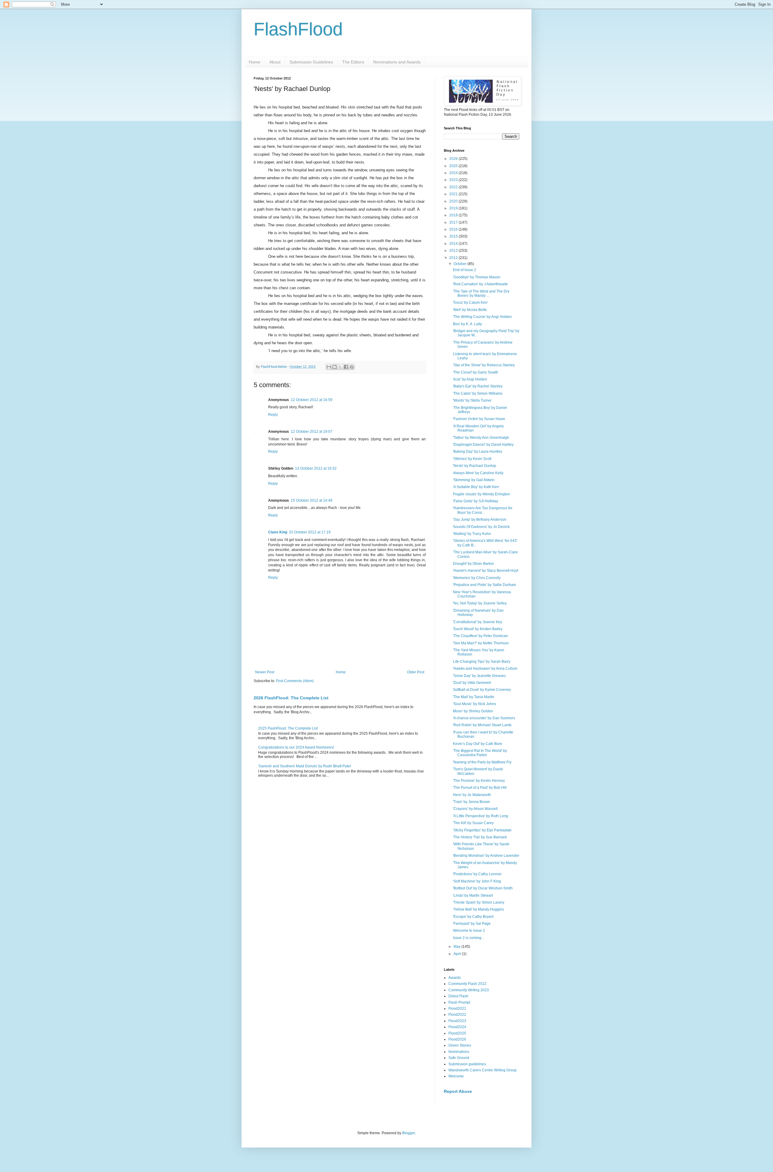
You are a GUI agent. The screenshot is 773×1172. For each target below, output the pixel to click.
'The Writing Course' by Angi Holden (482, 317)
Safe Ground (458, 1058)
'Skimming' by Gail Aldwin (474, 480)
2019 (454, 208)
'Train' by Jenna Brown (471, 802)
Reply (273, 415)
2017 (454, 222)
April (458, 954)
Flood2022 (457, 1014)
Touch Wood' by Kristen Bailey (477, 629)
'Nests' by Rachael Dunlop (474, 466)
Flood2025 (457, 1033)
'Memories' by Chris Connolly (477, 578)
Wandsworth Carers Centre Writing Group (482, 1070)
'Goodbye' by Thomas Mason (476, 277)
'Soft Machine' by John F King (477, 881)
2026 (454, 159)
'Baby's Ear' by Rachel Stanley (477, 386)
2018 (454, 215)
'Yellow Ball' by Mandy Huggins (478, 909)
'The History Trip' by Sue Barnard (480, 837)
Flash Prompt (459, 1002)
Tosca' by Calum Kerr (470, 302)
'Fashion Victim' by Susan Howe (479, 419)
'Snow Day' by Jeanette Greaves (479, 676)
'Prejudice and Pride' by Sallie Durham (484, 585)
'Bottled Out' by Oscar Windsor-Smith (483, 888)
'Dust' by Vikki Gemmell (472, 683)
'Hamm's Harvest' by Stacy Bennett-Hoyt (485, 570)
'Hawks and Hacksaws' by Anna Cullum (485, 668)
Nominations (458, 1052)
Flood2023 (457, 1021)
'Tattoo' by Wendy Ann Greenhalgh (481, 437)
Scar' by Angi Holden (470, 379)
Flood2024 (457, 1027)
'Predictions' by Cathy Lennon (477, 874)
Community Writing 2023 (468, 990)
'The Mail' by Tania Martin (473, 697)
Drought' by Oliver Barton (473, 564)
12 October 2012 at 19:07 (311, 431)
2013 (454, 250)
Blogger (408, 1133)
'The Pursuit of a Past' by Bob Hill (480, 787)
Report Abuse (458, 1091)
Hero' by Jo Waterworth (472, 795)
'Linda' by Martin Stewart (473, 895)
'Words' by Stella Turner (472, 400)
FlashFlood (298, 29)
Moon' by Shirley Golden (473, 711)
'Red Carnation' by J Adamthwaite (480, 284)
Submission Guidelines (311, 62)
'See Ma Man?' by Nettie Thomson (481, 643)
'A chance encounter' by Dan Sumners (484, 718)
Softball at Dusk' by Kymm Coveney (482, 690)
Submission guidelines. (467, 1064)
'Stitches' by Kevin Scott (472, 459)
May (457, 946)
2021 (454, 194)
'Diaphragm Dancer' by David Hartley (483, 444)
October (460, 264)
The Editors (353, 62)
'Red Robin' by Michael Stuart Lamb (482, 725)
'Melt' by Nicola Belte (470, 310)
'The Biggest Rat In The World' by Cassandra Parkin (480, 753)
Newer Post (264, 672)
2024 (454, 173)
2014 (454, 243)
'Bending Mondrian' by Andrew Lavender (486, 855)
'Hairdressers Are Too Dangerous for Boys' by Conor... (482, 510)
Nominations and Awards (397, 62)
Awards (454, 978)
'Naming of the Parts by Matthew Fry (482, 762)
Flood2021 (457, 1008)
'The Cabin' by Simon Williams (477, 393)
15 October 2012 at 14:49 (311, 500)
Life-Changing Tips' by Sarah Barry (481, 661)
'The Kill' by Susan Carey (473, 823)
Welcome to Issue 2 (469, 930)
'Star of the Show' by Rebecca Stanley (484, 365)
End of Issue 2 (464, 270)
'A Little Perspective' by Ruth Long (480, 816)
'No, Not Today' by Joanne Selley (480, 603)
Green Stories (459, 1045)
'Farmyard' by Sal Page (472, 923)
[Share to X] (340, 367)
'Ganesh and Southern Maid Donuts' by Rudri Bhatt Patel (304, 766)
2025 (454, 166)
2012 (454, 258)
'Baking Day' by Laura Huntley (477, 451)
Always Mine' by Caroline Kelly (478, 473)
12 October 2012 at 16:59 (311, 400)
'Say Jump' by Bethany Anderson (479, 519)
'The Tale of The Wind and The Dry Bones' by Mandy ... (481, 293)
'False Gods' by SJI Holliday (475, 501)
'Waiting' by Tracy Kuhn (472, 534)
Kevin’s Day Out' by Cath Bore (477, 744)
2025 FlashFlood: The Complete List (288, 728)
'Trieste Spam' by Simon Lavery (478, 902)
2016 (454, 229)
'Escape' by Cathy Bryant (473, 917)
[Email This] (329, 367)
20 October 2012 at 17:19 (310, 532)
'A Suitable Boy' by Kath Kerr (476, 487)
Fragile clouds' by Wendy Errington (481, 494)
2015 (454, 236)
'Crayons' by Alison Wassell (475, 809)
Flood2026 (457, 1039)
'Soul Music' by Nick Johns (474, 704)
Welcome (456, 1076)
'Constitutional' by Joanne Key (477, 622)
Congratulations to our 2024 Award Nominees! (296, 747)
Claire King (277, 532)
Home (254, 62)
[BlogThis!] (335, 367)
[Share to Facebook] (346, 367)
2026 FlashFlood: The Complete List (291, 697)
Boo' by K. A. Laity (467, 324)
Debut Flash (458, 996)
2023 (454, 180)
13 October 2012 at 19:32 (316, 468)
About (275, 62)
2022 (454, 187)
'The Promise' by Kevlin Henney (479, 781)
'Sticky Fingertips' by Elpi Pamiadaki (482, 830)
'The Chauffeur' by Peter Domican (480, 636)
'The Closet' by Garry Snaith (475, 372)
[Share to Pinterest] (352, 367)
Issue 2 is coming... (468, 938)
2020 (454, 201)
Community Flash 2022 (467, 984)
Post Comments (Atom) (295, 681)
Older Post (415, 672)
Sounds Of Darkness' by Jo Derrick (481, 527)
